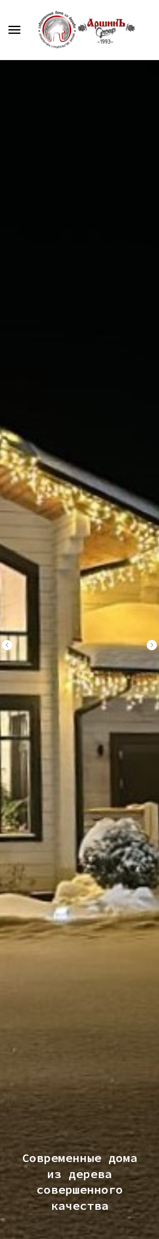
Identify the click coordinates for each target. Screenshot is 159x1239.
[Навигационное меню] (14, 30)
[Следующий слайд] (152, 645)
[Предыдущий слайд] (7, 645)
